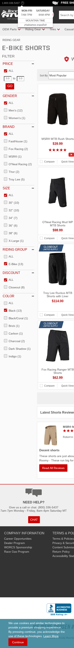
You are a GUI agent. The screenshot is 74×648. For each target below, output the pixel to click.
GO (9, 86)
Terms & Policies (63, 538)
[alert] (35, 17)
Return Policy (61, 551)
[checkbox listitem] (8, 71)
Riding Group (15, 249)
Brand (9, 127)
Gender (10, 96)
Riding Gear (11, 40)
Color (8, 296)
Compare (49, 161)
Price (8, 64)
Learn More (51, 636)
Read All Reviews (53, 468)
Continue (18, 642)
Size (6, 188)
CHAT (34, 519)
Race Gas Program (16, 551)
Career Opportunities (17, 538)
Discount (11, 273)
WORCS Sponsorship (18, 547)
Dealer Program (14, 543)
